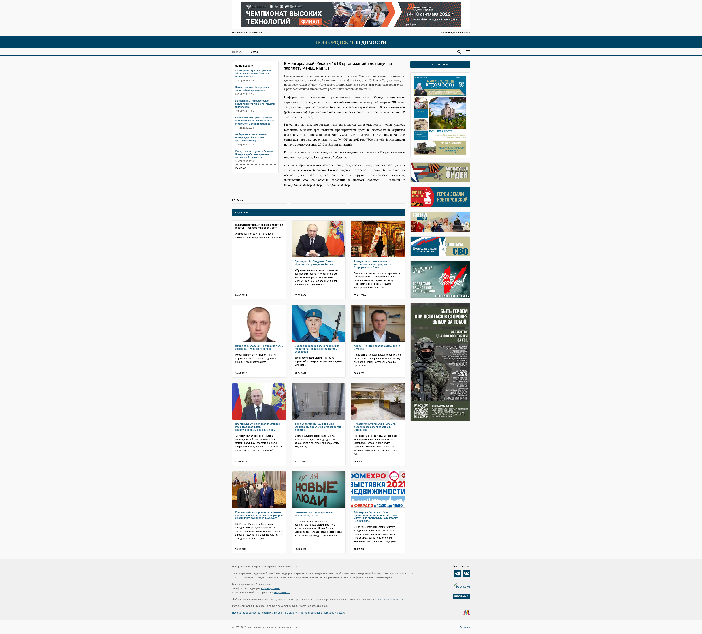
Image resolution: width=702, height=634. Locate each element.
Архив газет (440, 64)
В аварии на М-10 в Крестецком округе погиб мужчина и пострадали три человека (255, 103)
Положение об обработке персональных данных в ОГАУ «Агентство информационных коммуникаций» (289, 612)
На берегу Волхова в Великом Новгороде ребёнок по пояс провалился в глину (251, 137)
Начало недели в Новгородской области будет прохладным (252, 89)
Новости (237, 51)
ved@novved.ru (282, 592)
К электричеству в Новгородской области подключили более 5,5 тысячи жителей (253, 73)
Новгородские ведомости (388, 599)
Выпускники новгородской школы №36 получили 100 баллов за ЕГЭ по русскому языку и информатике (254, 120)
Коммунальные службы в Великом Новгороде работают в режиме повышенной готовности (254, 154)
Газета (254, 51)
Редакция (465, 627)
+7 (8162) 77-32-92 (270, 588)
